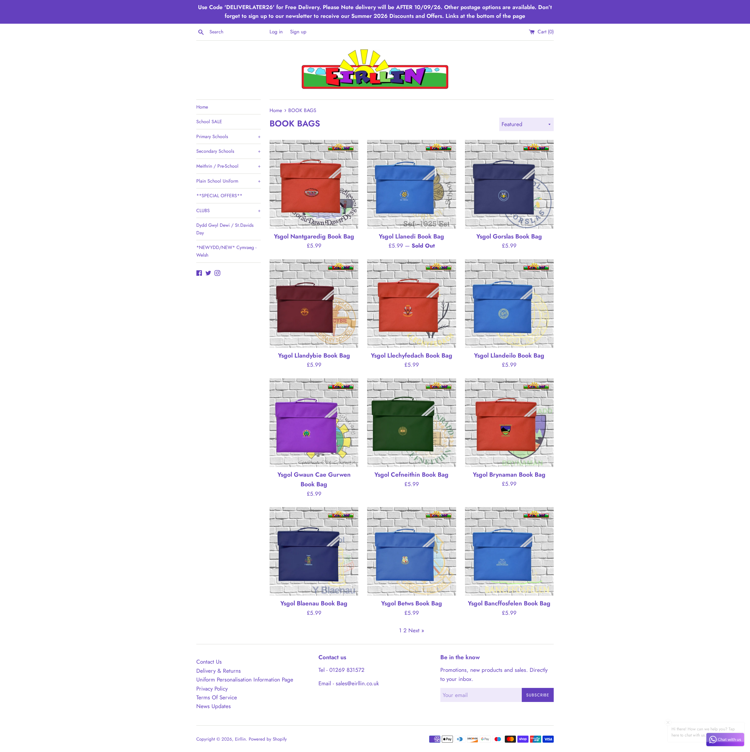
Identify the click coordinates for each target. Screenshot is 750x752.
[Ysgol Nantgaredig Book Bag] (314, 184)
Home (202, 107)
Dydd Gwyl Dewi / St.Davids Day (224, 229)
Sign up (298, 31)
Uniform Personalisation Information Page (244, 680)
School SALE (209, 121)
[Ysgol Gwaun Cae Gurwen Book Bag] (314, 422)
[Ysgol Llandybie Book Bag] (314, 303)
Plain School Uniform (228, 181)
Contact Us (209, 662)
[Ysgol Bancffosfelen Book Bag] (509, 551)
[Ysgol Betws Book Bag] (411, 551)
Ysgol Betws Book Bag (411, 603)
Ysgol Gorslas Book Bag (509, 236)
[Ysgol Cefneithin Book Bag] (411, 422)
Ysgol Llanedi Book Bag (411, 236)
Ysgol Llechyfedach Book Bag (411, 355)
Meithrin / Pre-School (228, 166)
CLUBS (228, 210)
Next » (416, 630)
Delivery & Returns (218, 671)
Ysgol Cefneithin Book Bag (411, 474)
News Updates (213, 706)
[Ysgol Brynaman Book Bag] (509, 422)
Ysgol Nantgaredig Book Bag (314, 236)
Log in (276, 31)
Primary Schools (228, 136)
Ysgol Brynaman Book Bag (509, 474)
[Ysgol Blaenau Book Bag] (314, 551)
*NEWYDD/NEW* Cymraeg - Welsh (226, 251)
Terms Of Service (216, 697)
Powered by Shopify (268, 739)
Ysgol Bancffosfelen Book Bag (509, 603)
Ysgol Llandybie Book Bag (314, 355)
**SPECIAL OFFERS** (219, 195)
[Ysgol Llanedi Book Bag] (411, 184)
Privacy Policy (212, 689)
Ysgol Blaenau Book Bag (313, 603)
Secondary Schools (228, 151)
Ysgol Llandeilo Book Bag (509, 355)
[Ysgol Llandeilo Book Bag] (509, 303)
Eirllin (240, 739)
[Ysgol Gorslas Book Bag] (509, 184)
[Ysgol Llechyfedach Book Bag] (411, 303)
